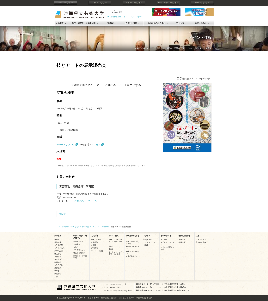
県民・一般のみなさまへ (168, 3)
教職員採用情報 (184, 236)
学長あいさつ (59, 240)
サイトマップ (129, 17)
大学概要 (60, 23)
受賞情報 (57, 274)
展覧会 (169, 48)
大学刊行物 (58, 265)
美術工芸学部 (78, 241)
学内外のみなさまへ (156, 23)
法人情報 (57, 254)
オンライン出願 (97, 251)
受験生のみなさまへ (66, 3)
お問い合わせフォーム (85, 201)
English (139, 17)
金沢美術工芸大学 (109, 298)
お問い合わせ (201, 23)
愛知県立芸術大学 (126, 298)
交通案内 (146, 245)
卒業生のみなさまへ (134, 3)
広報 (56, 277)
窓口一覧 (164, 240)
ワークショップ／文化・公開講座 (196, 48)
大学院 (75, 247)
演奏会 (177, 48)
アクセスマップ (149, 242)
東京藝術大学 (93, 298)
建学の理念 (58, 242)
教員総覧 (57, 257)
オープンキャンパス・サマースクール (147, 48)
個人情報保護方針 (114, 17)
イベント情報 (131, 23)
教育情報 (57, 268)
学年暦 (56, 271)
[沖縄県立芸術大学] (79, 13)
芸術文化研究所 (79, 253)
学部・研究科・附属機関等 (83, 23)
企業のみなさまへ (202, 3)
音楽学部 (76, 244)
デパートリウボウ (65, 144)
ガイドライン (201, 240)
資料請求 (94, 248)
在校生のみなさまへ (100, 3)
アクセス (180, 23)
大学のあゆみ (59, 248)
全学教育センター (80, 250)
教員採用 (182, 240)
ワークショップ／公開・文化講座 (115, 253)
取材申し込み (201, 242)
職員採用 (182, 242)
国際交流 (57, 259)
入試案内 (110, 23)
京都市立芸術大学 (144, 298)
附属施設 (57, 262)
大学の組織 (58, 251)
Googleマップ (148, 240)
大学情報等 (58, 245)
